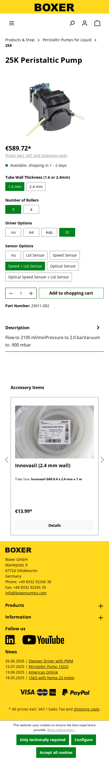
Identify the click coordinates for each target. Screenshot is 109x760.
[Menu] (11, 23)
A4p (49, 232)
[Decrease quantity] (10, 293)
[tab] (53, 336)
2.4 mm (36, 186)
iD (67, 232)
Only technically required (43, 739)
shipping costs (86, 709)
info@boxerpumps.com (26, 592)
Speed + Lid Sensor (25, 266)
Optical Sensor (63, 266)
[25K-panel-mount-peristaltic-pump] (54, 109)
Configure (84, 739)
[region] (54, 109)
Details (54, 525)
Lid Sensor (35, 255)
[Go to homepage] (54, 7)
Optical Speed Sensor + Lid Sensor (38, 276)
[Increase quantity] (31, 293)
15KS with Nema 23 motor (52, 677)
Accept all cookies (56, 752)
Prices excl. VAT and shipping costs (36, 155)
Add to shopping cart (71, 293)
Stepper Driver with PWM (51, 660)
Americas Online (43, 672)
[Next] (102, 460)
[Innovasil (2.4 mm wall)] (54, 431)
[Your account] (84, 23)
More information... (61, 730)
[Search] (72, 23)
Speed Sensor (65, 255)
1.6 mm (14, 186)
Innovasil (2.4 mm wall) (42, 465)
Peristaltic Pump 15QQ (49, 666)
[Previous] (7, 460)
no (13, 232)
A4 (31, 232)
